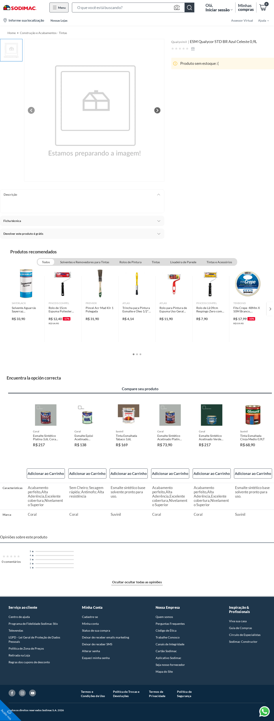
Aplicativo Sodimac (168, 658)
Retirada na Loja (19, 655)
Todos (46, 262)
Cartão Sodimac (166, 651)
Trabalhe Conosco (168, 637)
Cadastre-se (90, 617)
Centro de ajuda (19, 617)
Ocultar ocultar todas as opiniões (137, 582)
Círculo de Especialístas (245, 635)
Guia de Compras (240, 628)
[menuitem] (261, 20)
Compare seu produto (140, 388)
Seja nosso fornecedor (170, 664)
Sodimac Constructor (243, 641)
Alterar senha (91, 651)
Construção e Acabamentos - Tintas (43, 33)
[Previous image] (31, 110)
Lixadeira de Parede (183, 262)
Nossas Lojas (59, 20)
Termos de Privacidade (157, 694)
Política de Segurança (184, 694)
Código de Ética (166, 630)
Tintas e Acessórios (219, 262)
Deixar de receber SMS (97, 644)
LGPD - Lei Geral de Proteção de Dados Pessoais (34, 639)
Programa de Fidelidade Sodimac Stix (33, 623)
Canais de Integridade (170, 644)
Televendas (16, 630)
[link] (26, 309)
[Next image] (157, 110)
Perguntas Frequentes (170, 623)
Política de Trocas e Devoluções (126, 694)
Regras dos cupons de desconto (29, 662)
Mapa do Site (164, 671)
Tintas (156, 262)
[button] (133, 7)
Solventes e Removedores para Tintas (84, 262)
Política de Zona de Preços (26, 648)
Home (11, 33)
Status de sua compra (96, 630)
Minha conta (90, 623)
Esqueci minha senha (96, 658)
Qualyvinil (179, 42)
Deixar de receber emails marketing (105, 637)
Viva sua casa (238, 621)
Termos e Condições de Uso (93, 694)
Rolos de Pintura (130, 262)
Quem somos (164, 617)
